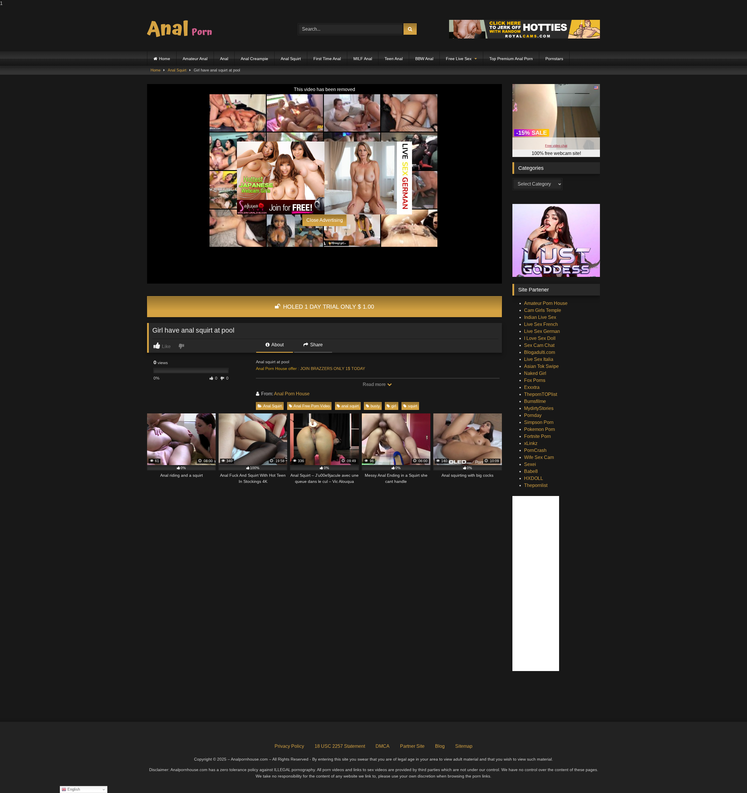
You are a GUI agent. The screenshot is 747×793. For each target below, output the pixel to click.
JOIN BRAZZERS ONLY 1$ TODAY (332, 368)
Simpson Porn (539, 422)
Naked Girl (535, 373)
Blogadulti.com (539, 352)
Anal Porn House (292, 393)
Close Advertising (324, 220)
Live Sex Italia (538, 359)
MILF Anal (362, 58)
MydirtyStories (539, 408)
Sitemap (463, 746)
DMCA (383, 746)
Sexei (530, 464)
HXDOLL (533, 478)
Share (316, 344)
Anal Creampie (254, 58)
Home (164, 58)
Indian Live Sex (540, 317)
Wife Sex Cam (539, 457)
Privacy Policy (289, 746)
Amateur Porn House (546, 303)
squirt (412, 406)
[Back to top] (728, 776)
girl (393, 406)
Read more (375, 384)
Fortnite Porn (537, 436)
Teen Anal (394, 58)
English (73, 789)
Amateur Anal (195, 58)
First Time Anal (327, 58)
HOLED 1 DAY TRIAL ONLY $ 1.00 (327, 306)
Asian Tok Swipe (541, 366)
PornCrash (535, 450)
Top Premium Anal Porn (511, 58)
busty (375, 406)
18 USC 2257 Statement (340, 746)
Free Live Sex (459, 58)
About (277, 344)
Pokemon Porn (539, 429)
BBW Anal (424, 58)
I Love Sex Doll (540, 338)
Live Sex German (542, 331)
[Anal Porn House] (182, 29)
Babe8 (531, 471)
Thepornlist (535, 485)
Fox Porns (534, 380)
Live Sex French (541, 324)
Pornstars (554, 58)
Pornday (533, 415)
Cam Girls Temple (542, 310)
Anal (224, 58)
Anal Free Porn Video (312, 406)
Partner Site (412, 746)
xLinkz (530, 443)
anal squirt (350, 406)
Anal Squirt (291, 58)
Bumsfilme (535, 401)
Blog (440, 746)
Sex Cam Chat (539, 345)
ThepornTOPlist (540, 394)
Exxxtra (532, 387)
